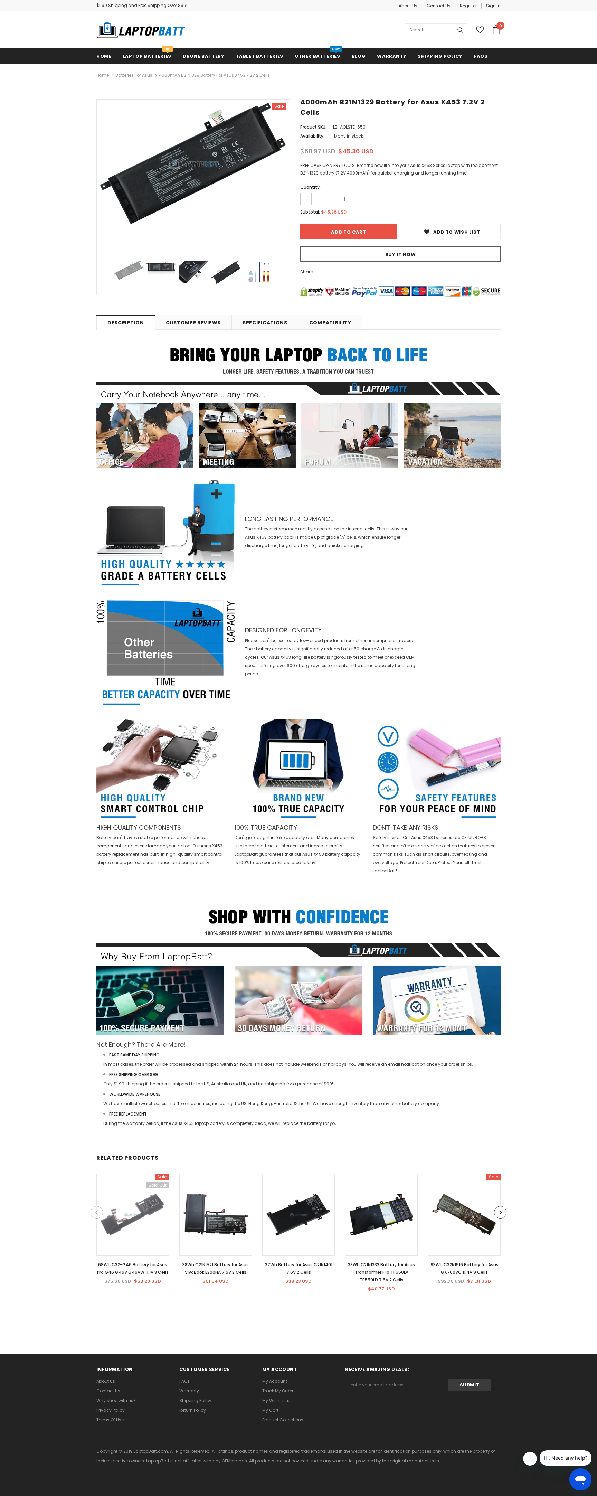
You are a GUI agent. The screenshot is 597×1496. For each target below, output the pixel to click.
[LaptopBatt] (141, 29)
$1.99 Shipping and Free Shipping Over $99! (141, 5)
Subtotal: (310, 212)
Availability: (312, 136)
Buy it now (400, 254)
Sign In (493, 6)
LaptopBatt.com (151, 1451)
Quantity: (310, 187)
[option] (193, 164)
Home (102, 75)
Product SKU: (313, 127)
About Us (408, 6)
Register (468, 6)
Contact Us (439, 6)
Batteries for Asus (133, 75)
